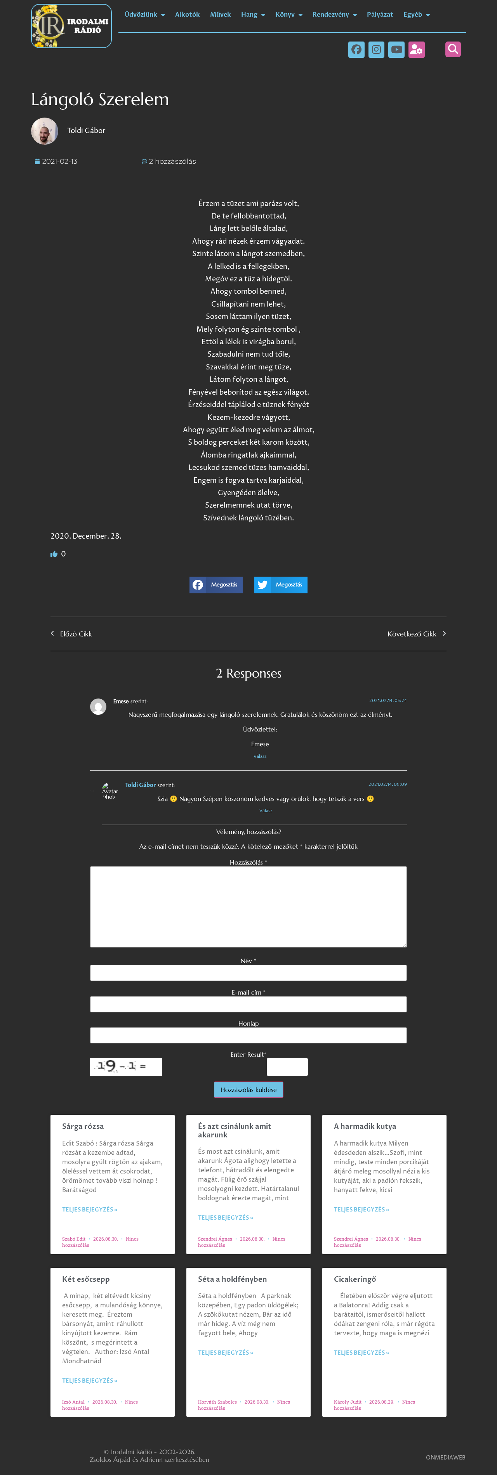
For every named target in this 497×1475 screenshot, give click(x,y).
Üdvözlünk (141, 14)
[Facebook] (356, 50)
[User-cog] (416, 50)
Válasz (260, 756)
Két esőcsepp (86, 1279)
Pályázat (380, 14)
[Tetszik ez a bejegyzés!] (54, 554)
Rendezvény (331, 14)
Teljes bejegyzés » (89, 1209)
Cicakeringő (355, 1279)
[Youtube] (396, 50)
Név (248, 961)
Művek (220, 14)
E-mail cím (249, 992)
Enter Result (248, 1054)
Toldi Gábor (140, 785)
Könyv (285, 14)
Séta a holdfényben (232, 1279)
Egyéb (412, 14)
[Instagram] (376, 50)
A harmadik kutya (365, 1127)
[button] (453, 49)
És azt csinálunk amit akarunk (234, 1131)
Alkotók (187, 14)
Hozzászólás (248, 862)
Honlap (248, 1023)
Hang (249, 14)
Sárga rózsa (83, 1127)
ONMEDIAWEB (446, 1457)
